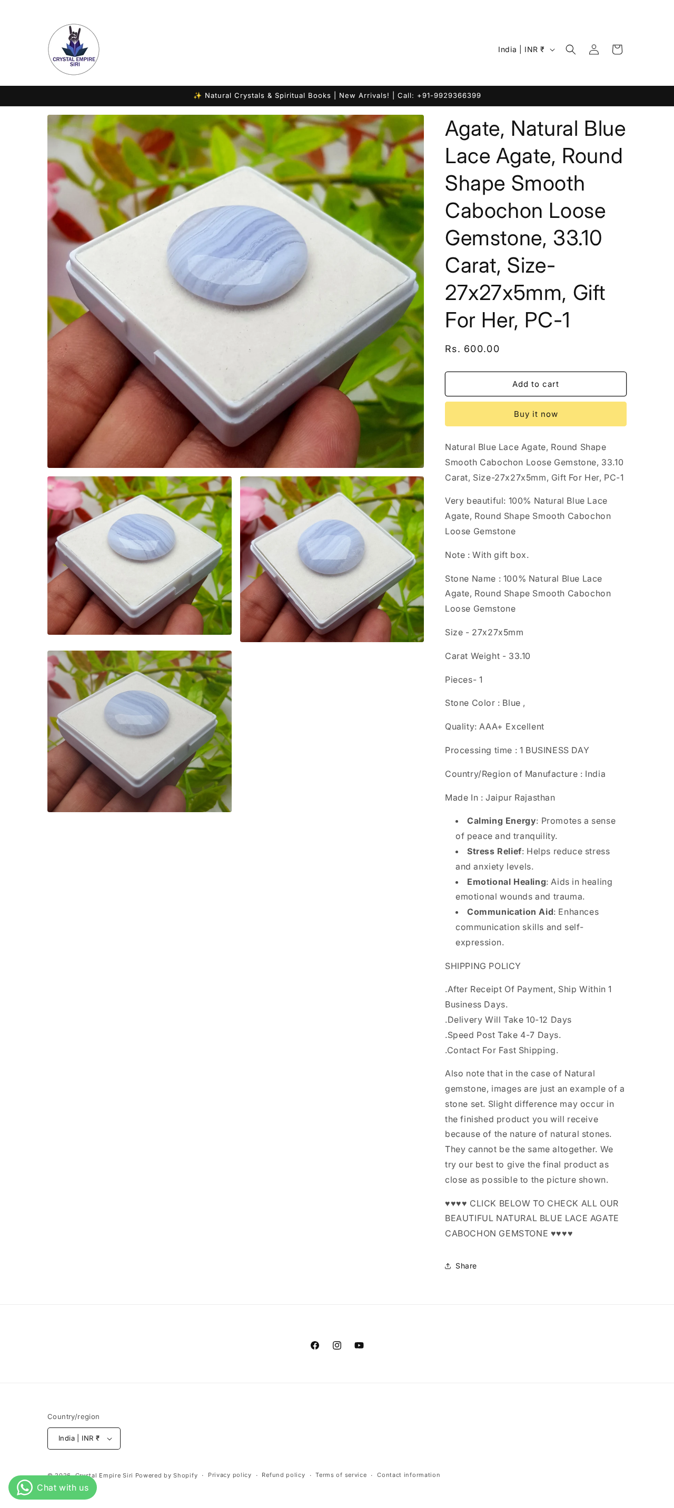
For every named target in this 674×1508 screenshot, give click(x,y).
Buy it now (536, 414)
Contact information (408, 1475)
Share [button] (466, 1266)
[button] (570, 49)
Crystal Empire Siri (104, 1475)
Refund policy (283, 1475)
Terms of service (340, 1475)
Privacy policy (230, 1475)
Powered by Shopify (166, 1475)
